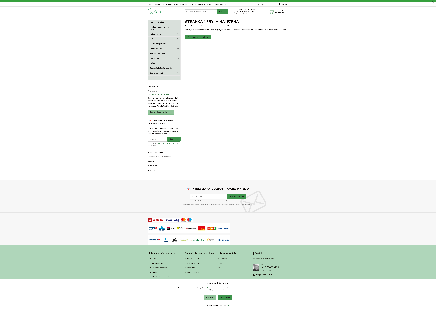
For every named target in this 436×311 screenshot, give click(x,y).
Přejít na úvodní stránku (197, 37)
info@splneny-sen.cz (264, 275)
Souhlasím (225, 297)
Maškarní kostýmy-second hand (161, 28)
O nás (150, 4)
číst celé (174, 106)
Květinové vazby (157, 34)
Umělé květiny (156, 49)
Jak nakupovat (159, 4)
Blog (230, 4)
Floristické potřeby (158, 44)
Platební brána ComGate (162, 277)
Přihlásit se (174, 139)
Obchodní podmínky (205, 4)
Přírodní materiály (157, 53)
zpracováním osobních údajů (166, 143)
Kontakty (193, 4)
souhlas (207, 288)
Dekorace (154, 39)
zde (227, 305)
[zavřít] (433, 2)
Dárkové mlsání (156, 73)
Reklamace (184, 4)
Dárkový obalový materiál (161, 68)
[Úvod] (165, 11)
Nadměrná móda (157, 22)
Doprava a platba (172, 4)
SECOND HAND (193, 259)
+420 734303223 (246, 12)
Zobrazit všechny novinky (159, 112)
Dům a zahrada (156, 58)
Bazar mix (154, 78)
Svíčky (152, 63)
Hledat (222, 11)
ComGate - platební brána (159, 94)
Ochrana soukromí (220, 4)
